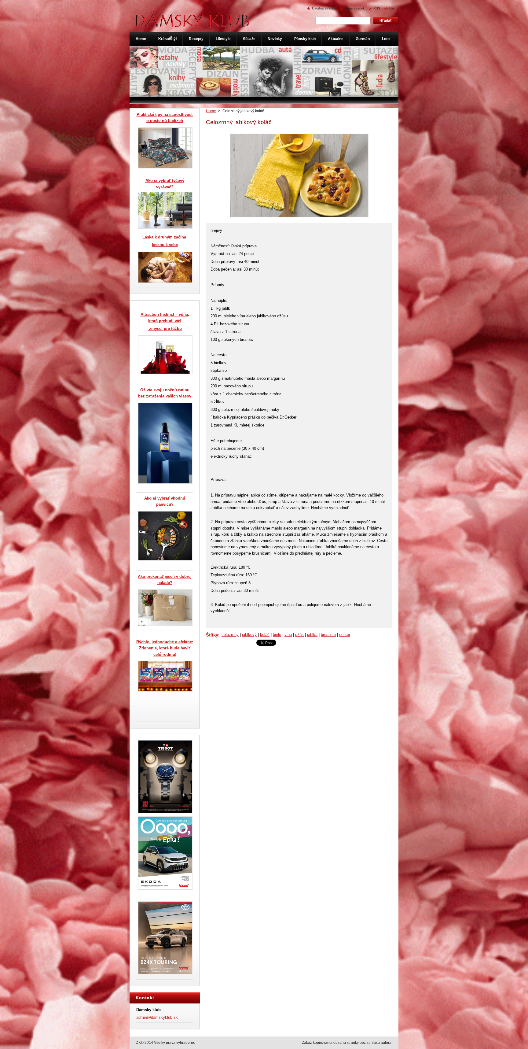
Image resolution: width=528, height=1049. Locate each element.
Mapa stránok (354, 8)
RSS (376, 8)
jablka (312, 634)
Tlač (392, 8)
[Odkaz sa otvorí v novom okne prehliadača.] (299, 217)
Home (211, 111)
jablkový (249, 634)
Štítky (212, 634)
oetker (344, 634)
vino (288, 634)
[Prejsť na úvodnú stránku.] (193, 24)
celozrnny (230, 634)
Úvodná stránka (324, 8)
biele (277, 634)
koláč (265, 634)
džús (299, 634)
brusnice (328, 634)
